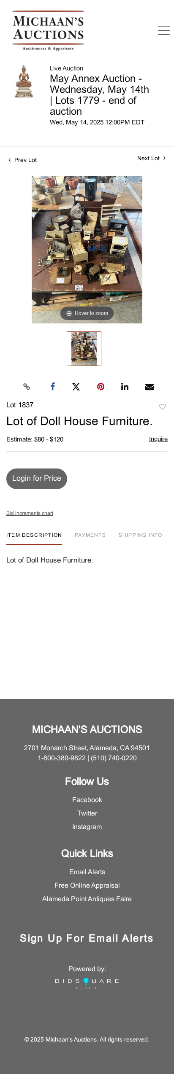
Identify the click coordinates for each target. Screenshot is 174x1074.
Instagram (87, 827)
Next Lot (149, 159)
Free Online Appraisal (87, 886)
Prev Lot (25, 160)
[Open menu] (164, 30)
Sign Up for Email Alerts (87, 939)
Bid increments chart (29, 513)
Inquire (158, 439)
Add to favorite (163, 407)
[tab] (34, 539)
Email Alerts (87, 872)
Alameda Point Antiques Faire (87, 899)
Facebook (87, 800)
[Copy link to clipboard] (27, 387)
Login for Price (36, 478)
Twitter (87, 813)
